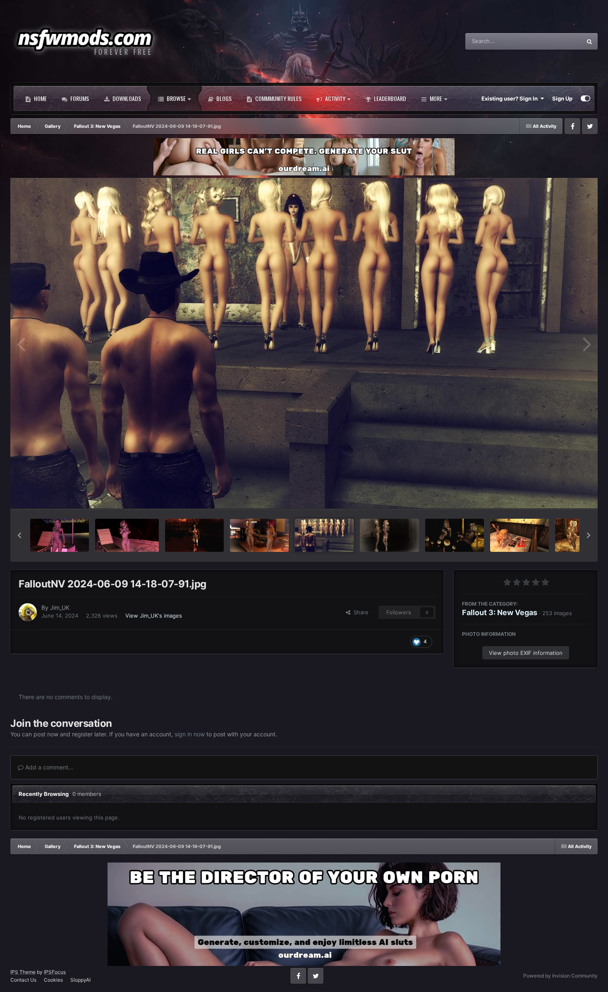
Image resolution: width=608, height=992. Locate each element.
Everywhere (556, 41)
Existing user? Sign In (510, 98)
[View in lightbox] (304, 343)
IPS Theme (23, 972)
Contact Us (23, 980)
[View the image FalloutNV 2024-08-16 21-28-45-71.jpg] (59, 535)
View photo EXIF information (526, 652)
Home (40, 98)
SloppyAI (80, 980)
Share (359, 612)
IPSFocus (55, 972)
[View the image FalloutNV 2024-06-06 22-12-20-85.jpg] (389, 535)
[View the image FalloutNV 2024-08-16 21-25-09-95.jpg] (127, 535)
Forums (79, 98)
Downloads (126, 98)
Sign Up (562, 98)
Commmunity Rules (278, 98)
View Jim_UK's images (153, 615)
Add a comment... (48, 767)
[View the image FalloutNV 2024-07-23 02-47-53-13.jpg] (259, 535)
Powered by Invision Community (560, 976)
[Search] (589, 41)
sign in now (190, 734)
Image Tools (564, 493)
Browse (175, 98)
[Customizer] (585, 98)
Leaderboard (389, 98)
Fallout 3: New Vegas (499, 612)
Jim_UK (59, 607)
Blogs (223, 98)
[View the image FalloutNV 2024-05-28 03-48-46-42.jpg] (454, 535)
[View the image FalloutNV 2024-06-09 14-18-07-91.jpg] (324, 535)
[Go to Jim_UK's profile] (28, 612)
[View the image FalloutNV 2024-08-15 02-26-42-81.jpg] (194, 535)
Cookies (53, 980)
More (435, 98)
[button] (19, 535)
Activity (334, 98)
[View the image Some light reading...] (519, 535)
